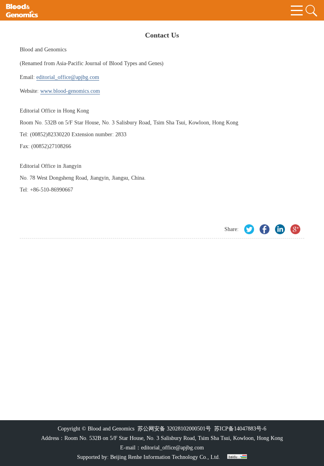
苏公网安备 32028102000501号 (174, 429)
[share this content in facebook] (264, 229)
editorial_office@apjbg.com (172, 448)
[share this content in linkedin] (280, 229)
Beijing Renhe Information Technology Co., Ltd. (165, 457)
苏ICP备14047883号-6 (240, 429)
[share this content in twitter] (249, 229)
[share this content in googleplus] (295, 229)
